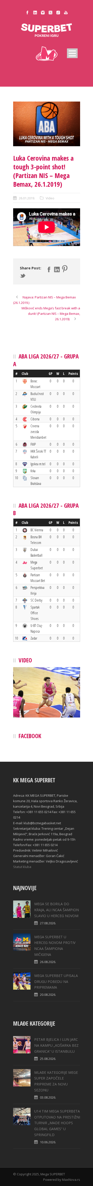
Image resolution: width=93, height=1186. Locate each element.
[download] (46, 124)
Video (50, 198)
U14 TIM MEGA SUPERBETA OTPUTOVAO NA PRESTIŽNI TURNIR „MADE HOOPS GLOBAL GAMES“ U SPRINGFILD (57, 1123)
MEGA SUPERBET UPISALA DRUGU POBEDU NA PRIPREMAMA (56, 981)
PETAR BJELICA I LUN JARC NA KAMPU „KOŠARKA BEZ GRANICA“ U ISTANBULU (56, 1045)
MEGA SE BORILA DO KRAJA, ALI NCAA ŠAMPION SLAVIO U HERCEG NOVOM (56, 909)
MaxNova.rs (71, 1179)
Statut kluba (22, 866)
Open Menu (72, 53)
